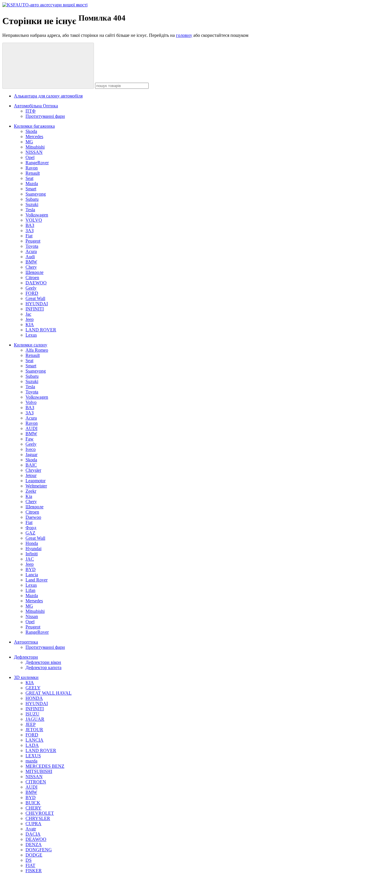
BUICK (33, 802)
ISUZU (32, 713)
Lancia (32, 574)
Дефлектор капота (43, 667)
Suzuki (32, 204)
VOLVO (34, 220)
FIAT (30, 865)
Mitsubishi (35, 146)
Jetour (31, 475)
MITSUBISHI (39, 771)
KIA (30, 324)
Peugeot (33, 241)
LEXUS (33, 755)
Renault (33, 173)
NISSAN (34, 152)
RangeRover (37, 162)
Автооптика (26, 641)
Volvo (31, 402)
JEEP (31, 724)
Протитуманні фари (45, 116)
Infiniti (32, 553)
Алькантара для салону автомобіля (48, 95)
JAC (30, 559)
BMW (31, 261)
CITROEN (36, 781)
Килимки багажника (34, 126)
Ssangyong (36, 194)
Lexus (31, 335)
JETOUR (34, 729)
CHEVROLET (40, 813)
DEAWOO (36, 839)
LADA (32, 745)
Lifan (30, 590)
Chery (31, 267)
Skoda (31, 131)
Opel (30, 157)
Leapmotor (36, 480)
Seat (29, 178)
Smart (31, 188)
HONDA (34, 698)
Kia (29, 496)
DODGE (34, 854)
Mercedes (34, 136)
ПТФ (31, 111)
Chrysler (33, 470)
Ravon (32, 167)
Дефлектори (26, 657)
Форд (31, 527)
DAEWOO (36, 282)
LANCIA (34, 740)
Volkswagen (37, 214)
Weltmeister (36, 485)
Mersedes (34, 600)
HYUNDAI (37, 303)
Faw (30, 438)
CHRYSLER (38, 818)
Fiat (29, 235)
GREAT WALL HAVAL (49, 693)
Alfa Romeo (37, 350)
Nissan (32, 616)
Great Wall (35, 298)
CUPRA (33, 823)
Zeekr (31, 491)
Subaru (32, 199)
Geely (31, 288)
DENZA (34, 844)
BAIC (31, 465)
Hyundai (33, 548)
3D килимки (26, 677)
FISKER (34, 870)
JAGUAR (35, 719)
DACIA (33, 834)
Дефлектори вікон (43, 662)
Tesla (30, 209)
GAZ (30, 532)
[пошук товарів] (48, 66)
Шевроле (34, 272)
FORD (32, 293)
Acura (31, 251)
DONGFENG (39, 849)
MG (29, 141)
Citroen (32, 277)
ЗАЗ (30, 230)
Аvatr (31, 828)
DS (29, 860)
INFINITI (35, 308)
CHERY (33, 807)
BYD (31, 569)
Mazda (32, 183)
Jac (28, 314)
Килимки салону (30, 344)
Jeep (30, 319)
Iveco (31, 449)
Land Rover (37, 579)
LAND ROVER (41, 329)
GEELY (33, 687)
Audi (30, 256)
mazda (31, 760)
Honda (32, 543)
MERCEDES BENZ (45, 766)
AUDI (31, 428)
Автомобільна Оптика (36, 105)
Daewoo (33, 517)
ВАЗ (30, 225)
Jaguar (31, 454)
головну (184, 35)
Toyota (32, 246)
